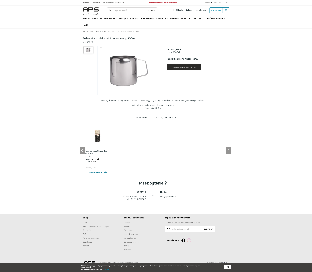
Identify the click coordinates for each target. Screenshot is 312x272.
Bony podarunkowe (131, 242)
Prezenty (199, 18)
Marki (85, 25)
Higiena (173, 18)
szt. (216, 10)
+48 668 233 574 (89, 2)
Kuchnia (134, 18)
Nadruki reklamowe (131, 234)
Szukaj (151, 10)
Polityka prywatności (91, 238)
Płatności (127, 227)
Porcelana (146, 18)
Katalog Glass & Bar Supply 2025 (97, 227)
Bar (94, 18)
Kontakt (225, 2)
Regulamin (87, 230)
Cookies (106, 269)
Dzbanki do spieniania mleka (128, 31)
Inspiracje (161, 18)
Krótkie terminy (215, 18)
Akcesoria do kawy (108, 31)
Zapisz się (208, 229)
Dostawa (217, 2)
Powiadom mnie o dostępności (184, 67)
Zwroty (126, 246)
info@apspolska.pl (117, 2)
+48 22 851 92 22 (103, 2)
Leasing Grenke (130, 238)
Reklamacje (128, 250)
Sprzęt (122, 18)
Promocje (185, 18)
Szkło (86, 18)
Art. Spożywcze (107, 18)
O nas (85, 223)
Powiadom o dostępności (97, 172)
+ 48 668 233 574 (138, 196)
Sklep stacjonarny (130, 230)
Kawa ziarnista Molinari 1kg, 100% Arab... (96, 152)
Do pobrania (87, 242)
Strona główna (88, 31)
